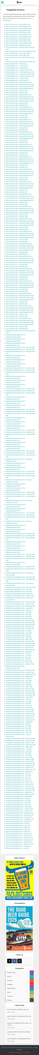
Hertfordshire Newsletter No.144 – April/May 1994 (20, 453)
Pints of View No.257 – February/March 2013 (18, 169)
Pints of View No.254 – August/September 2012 (19, 175)
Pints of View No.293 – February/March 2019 (19, 94)
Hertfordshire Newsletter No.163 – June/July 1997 (20, 388)
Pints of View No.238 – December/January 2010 (20, 208)
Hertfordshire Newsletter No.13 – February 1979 (20, 784)
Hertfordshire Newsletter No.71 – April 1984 (18, 659)
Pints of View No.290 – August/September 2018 (19, 101)
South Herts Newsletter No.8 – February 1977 (19, 833)
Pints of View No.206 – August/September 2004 (20, 274)
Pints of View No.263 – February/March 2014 (19, 157)
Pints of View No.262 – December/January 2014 (20, 159)
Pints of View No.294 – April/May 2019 (17, 92)
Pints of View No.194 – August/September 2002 (19, 299)
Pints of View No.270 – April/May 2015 (17, 142)
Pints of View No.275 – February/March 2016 (18, 132)
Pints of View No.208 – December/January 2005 (20, 270)
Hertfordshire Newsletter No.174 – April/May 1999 (20, 349)
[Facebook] (14, 961)
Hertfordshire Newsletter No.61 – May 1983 (18, 682)
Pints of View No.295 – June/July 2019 (17, 90)
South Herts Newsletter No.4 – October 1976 (19, 842)
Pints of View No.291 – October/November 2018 (20, 99)
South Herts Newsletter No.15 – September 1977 (20, 819)
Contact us (12, 1052)
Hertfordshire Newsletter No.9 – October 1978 (19, 792)
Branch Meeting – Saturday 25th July (18, 1009)
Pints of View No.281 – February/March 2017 (18, 119)
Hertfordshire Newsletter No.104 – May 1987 (19, 589)
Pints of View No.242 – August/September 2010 (19, 200)
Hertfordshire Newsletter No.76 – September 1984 (20, 649)
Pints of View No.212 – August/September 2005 (19, 262)
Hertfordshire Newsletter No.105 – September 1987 (21, 587)
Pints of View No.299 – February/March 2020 (19, 82)
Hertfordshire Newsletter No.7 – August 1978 (19, 796)
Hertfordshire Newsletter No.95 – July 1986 (18, 610)
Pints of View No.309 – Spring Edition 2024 (18, 39)
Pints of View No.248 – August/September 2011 (19, 188)
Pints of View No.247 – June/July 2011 (16, 190)
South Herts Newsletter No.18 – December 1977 (20, 813)
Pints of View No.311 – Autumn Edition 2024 (18, 34)
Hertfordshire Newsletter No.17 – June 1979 (18, 775)
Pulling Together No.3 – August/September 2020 (20, 76)
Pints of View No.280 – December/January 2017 (19, 121)
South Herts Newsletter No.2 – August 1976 (18, 846)
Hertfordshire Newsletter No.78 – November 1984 (20, 645)
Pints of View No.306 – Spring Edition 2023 (18, 45)
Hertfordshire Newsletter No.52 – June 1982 (19, 701)
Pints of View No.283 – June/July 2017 (17, 115)
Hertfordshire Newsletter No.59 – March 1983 (19, 686)
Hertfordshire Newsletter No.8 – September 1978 (20, 794)
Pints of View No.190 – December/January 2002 (20, 308)
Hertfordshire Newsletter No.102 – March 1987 (19, 593)
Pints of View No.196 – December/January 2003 (20, 295)
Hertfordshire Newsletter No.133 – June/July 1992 (20, 492)
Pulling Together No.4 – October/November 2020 (20, 74)
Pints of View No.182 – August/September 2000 (19, 324)
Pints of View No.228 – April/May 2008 (17, 229)
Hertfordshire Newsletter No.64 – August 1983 (19, 676)
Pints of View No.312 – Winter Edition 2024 (18, 32)
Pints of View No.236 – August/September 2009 (20, 212)
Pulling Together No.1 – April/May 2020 (17, 80)
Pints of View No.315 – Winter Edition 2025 (18, 26)
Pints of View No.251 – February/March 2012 (18, 181)
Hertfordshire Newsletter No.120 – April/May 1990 (20, 535)
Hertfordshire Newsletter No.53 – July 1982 (18, 699)
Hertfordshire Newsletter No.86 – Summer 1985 (20, 628)
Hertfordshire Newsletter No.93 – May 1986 (18, 614)
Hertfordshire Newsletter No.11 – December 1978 (20, 788)
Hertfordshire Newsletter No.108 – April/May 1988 (20, 577)
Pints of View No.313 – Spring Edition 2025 (18, 30)
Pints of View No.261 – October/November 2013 (20, 161)
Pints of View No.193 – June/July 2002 (17, 301)
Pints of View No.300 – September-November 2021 (21, 61)
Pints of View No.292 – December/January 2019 (20, 96)
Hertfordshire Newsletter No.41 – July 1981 (18, 724)
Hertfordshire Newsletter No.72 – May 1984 (18, 657)
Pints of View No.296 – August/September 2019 (19, 88)
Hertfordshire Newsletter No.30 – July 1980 (18, 748)
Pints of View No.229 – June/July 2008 (17, 227)
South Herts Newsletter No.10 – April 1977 (18, 829)
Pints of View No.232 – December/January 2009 (20, 221)
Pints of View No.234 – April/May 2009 (17, 217)
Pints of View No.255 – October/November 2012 (20, 173)
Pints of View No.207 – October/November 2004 (20, 272)
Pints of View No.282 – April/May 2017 (17, 117)
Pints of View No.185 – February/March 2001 (18, 318)
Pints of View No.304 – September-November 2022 (21, 51)
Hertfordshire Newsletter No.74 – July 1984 (18, 653)
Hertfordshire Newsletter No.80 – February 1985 (20, 641)
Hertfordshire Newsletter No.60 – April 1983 (18, 684)
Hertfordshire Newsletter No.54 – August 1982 (19, 697)
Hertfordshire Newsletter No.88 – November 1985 (20, 624)
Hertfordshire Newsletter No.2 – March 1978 (19, 806)
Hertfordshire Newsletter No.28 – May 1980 (18, 753)
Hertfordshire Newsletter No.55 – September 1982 (20, 695)
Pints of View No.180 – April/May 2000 (17, 328)
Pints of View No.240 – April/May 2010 (17, 204)
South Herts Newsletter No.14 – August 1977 (19, 821)
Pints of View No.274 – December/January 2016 (19, 134)
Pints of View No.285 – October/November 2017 (20, 111)
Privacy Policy (26, 1052)
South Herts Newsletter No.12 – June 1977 (18, 825)
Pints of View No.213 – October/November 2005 (20, 260)
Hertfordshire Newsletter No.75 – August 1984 (19, 651)
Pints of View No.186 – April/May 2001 (17, 316)
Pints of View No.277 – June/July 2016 (17, 128)
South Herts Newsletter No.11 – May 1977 (18, 827)
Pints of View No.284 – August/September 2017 (19, 113)
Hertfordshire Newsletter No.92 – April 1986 (18, 616)
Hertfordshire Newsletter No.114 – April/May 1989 (20, 556)
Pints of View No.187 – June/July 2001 (16, 314)
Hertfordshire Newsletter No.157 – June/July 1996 (20, 409)
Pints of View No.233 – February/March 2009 (19, 219)
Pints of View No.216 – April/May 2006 (17, 254)
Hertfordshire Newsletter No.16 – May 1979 (18, 777)
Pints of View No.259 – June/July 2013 (17, 165)
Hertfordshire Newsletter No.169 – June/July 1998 (20, 368)
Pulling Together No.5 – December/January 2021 (20, 72)
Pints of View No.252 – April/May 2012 (17, 179)
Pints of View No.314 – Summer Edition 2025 (19, 28)
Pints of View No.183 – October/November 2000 (20, 322)
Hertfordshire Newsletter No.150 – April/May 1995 (20, 432)
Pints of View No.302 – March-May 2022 (17, 55)
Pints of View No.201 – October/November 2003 (20, 285)
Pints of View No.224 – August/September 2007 (20, 237)
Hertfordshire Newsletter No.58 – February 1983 (20, 688)
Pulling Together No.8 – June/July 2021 (17, 65)
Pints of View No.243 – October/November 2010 (20, 198)
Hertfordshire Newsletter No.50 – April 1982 (18, 705)
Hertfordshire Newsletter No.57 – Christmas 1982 (20, 691)
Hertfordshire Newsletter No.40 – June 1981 (18, 726)
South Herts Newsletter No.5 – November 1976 (19, 840)
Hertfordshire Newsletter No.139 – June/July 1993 (20, 471)
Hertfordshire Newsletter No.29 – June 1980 (19, 751)
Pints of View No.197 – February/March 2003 (18, 293)
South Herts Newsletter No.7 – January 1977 (19, 835)
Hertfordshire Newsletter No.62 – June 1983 (19, 680)
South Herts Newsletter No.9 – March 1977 (18, 831)
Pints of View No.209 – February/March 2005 (19, 268)
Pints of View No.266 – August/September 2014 (19, 150)
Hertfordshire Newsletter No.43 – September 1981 (20, 720)
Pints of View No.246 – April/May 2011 (17, 192)
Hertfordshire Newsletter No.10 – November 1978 (20, 790)
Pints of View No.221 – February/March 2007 (18, 243)
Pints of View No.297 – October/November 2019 (20, 86)
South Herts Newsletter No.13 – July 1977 (18, 823)
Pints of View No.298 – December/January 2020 (20, 84)
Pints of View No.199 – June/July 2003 (17, 289)
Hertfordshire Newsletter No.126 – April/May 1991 (20, 515)
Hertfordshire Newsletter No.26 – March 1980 (19, 757)
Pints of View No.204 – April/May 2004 (17, 279)
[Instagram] (9, 961)
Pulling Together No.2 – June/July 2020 (17, 78)
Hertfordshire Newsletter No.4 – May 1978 (18, 802)
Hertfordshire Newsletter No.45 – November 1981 (20, 715)
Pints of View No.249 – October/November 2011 (20, 185)
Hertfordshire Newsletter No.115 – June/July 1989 (20, 554)
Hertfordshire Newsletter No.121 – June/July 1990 (20, 533)
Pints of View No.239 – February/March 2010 (19, 206)
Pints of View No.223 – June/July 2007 (17, 239)
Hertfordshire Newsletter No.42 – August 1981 (19, 722)
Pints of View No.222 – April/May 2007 (17, 241)
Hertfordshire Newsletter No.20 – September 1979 (20, 769)
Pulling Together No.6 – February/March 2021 (19, 70)
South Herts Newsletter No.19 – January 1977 (19, 811)
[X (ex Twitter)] (19, 961)
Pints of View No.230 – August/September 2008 (20, 225)
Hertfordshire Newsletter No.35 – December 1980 (20, 738)
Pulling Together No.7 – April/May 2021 (17, 67)
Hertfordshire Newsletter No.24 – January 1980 (20, 761)
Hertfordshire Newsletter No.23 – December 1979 (20, 763)
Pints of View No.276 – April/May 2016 (17, 130)
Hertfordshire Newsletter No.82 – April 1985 (18, 637)
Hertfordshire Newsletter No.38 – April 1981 (18, 730)
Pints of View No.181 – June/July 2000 (17, 326)
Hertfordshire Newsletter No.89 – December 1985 (20, 622)
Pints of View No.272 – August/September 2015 (19, 138)
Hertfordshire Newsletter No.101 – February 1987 (20, 595)
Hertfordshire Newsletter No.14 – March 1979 (19, 782)
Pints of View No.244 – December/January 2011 (19, 196)
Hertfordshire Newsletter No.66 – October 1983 (20, 672)
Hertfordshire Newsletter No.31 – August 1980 (19, 746)
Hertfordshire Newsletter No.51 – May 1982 (18, 703)
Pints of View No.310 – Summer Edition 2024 (19, 36)
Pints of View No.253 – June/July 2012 (17, 177)
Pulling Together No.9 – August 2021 (16, 63)
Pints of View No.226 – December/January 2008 (20, 233)
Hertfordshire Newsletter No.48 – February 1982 (20, 709)
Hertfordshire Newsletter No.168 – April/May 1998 (20, 370)
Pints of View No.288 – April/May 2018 (17, 105)
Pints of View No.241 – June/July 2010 (16, 202)
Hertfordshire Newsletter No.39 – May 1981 (18, 728)
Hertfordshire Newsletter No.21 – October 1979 (19, 767)
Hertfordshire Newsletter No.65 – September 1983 (20, 674)
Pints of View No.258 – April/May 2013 (17, 167)
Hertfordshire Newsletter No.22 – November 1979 (20, 765)
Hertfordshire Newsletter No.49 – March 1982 (19, 707)
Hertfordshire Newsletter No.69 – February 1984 (20, 664)
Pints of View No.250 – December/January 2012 (20, 183)
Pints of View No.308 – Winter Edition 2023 (18, 41)
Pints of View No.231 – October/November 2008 (20, 223)
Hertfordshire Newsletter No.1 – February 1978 (19, 809)
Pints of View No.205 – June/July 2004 (17, 277)
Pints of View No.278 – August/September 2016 (19, 125)
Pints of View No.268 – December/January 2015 (20, 146)
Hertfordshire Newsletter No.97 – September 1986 (20, 606)
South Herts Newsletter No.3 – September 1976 (19, 844)
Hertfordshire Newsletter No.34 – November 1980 (20, 740)
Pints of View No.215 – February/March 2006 (19, 256)
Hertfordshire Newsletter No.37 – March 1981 (19, 732)
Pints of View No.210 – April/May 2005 (17, 266)
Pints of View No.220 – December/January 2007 (20, 246)
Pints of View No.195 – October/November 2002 (20, 297)
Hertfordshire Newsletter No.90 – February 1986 (20, 620)
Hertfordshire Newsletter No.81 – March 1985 (19, 639)
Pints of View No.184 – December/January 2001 (19, 320)
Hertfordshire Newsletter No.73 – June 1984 (19, 655)
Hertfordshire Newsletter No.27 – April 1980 (18, 755)
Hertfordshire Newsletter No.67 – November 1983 (20, 670)
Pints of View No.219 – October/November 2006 (20, 248)
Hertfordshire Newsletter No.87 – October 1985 (20, 626)
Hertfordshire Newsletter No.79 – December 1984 (20, 643)
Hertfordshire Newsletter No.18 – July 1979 (18, 773)
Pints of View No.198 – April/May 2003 (17, 291)
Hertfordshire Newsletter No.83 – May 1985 (18, 635)
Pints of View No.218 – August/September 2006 (19, 250)
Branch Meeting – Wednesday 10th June (19, 1016)
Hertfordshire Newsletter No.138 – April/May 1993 (20, 473)
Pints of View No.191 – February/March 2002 (18, 306)
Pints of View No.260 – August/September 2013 (19, 163)
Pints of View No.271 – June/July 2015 (16, 140)
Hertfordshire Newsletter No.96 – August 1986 (19, 608)
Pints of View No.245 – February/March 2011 (18, 194)
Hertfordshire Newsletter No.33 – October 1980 (20, 742)
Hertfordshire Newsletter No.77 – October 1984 (19, 647)
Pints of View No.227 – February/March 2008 (19, 231)
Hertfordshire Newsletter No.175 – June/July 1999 (20, 347)
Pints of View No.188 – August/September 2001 (19, 312)
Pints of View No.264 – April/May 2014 (17, 154)
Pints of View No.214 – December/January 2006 (20, 258)
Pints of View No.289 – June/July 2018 (17, 103)
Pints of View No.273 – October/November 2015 (20, 136)
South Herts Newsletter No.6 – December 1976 (19, 838)
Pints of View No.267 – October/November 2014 (20, 148)
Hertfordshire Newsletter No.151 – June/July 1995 (20, 430)
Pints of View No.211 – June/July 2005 (17, 264)
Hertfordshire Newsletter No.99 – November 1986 (20, 602)
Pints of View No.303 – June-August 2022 (18, 53)
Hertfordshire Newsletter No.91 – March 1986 (19, 618)
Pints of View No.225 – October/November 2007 (20, 235)
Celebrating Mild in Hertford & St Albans (18, 1032)
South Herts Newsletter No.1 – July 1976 (17, 848)
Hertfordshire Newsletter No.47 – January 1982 (19, 711)
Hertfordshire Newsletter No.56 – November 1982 (20, 693)
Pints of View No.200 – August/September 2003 (20, 287)
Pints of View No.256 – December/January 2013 (20, 171)
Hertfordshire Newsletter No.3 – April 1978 (18, 804)
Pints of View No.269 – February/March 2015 (19, 144)
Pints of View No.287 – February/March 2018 (18, 107)
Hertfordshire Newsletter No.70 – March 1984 (19, 662)
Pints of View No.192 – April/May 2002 (17, 303)
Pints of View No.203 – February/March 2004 (19, 281)
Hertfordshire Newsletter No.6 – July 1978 (18, 798)
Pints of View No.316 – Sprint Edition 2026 (18, 24)
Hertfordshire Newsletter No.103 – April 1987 (19, 591)
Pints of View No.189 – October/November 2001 (20, 310)
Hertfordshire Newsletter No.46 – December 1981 (20, 713)
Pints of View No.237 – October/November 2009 (20, 210)
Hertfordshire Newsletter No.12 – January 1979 (19, 786)
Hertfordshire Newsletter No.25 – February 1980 (20, 759)
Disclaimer (18, 1052)
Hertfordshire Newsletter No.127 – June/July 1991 (20, 513)
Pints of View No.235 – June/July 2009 (17, 214)
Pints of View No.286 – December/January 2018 (20, 109)
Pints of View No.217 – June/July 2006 (17, 252)
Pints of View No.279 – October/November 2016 (20, 123)
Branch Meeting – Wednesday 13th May (18, 1038)
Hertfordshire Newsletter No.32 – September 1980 (20, 744)
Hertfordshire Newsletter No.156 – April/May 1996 (20, 411)
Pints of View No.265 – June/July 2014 (17, 152)
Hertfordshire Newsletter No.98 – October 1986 (20, 604)
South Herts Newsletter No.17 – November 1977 (20, 815)
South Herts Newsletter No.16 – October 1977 (19, 817)
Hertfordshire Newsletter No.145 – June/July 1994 (20, 450)
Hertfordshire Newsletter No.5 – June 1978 (18, 800)
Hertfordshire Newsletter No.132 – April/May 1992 (20, 494)
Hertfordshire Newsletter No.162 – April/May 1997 (20, 390)
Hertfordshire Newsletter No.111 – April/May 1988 (20, 566)
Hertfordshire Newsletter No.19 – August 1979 (19, 771)
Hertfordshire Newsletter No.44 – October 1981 (19, 717)
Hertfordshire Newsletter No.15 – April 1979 (18, 780)
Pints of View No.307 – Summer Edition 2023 (19, 43)
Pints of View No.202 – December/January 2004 (20, 283)
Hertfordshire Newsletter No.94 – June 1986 (19, 612)
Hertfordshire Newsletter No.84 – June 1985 (19, 633)
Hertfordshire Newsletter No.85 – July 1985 (18, 631)
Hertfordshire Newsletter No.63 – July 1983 (18, 678)
